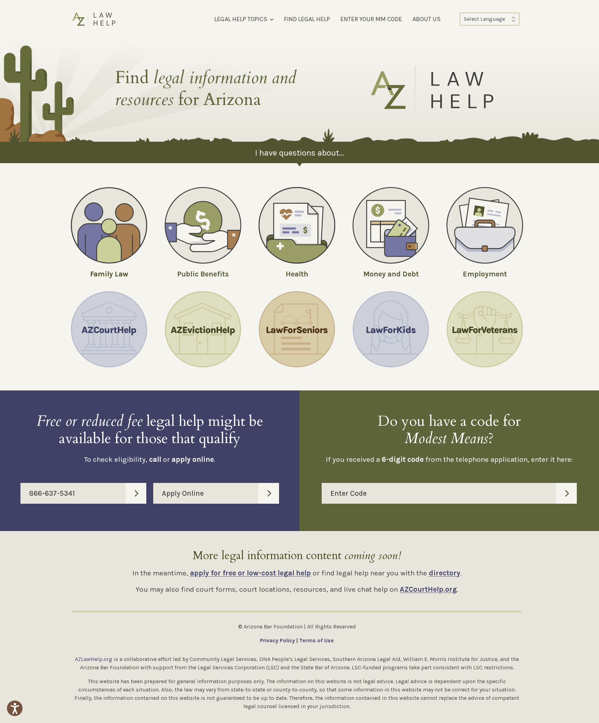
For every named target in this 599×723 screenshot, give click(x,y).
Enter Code (348, 493)
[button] (15, 708)
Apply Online (183, 493)
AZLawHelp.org (93, 659)
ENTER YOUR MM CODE (371, 19)
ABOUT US (427, 19)
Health (297, 274)
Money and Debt (391, 274)
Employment (485, 274)
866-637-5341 (52, 493)
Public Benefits (203, 274)
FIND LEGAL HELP (307, 19)
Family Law (109, 274)
